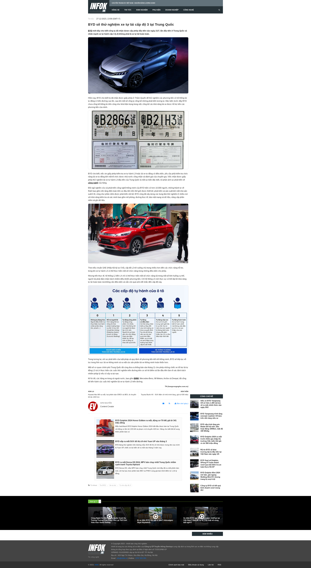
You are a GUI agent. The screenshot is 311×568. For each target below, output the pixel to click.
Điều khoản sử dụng (196, 565)
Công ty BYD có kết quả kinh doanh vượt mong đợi (210, 488)
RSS (219, 565)
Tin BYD (103, 485)
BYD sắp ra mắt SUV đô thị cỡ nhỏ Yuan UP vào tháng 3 (141, 441)
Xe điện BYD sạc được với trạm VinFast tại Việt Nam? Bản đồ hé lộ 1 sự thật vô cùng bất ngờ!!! (201, 520)
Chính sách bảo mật (176, 565)
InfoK (97, 565)
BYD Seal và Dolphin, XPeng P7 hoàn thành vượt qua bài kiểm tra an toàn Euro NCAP (210, 463)
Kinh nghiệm (142, 10)
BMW (136, 378)
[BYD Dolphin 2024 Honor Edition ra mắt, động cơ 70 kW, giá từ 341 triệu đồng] (105, 428)
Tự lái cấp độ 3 (125, 485)
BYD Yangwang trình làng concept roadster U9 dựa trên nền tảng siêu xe (211, 416)
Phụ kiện (156, 10)
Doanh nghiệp (171, 10)
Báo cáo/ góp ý (182, 403)
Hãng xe (115, 10)
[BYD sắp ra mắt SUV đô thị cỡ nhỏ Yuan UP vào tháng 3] (105, 449)
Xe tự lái (112, 485)
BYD (90, 31)
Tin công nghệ (93, 557)
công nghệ (93, 183)
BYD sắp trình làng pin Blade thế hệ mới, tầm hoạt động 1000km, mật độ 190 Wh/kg (211, 427)
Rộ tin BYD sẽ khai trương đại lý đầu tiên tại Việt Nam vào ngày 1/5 (210, 452)
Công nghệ (188, 10)
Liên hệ (211, 565)
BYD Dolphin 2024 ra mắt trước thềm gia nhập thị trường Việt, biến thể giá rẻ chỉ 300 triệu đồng (211, 440)
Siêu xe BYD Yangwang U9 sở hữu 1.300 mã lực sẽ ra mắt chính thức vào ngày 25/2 (210, 404)
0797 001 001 (141, 558)
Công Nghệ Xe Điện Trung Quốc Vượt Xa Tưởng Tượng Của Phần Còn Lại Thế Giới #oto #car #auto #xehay (109, 520)
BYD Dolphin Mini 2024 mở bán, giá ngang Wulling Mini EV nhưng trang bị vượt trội (210, 476)
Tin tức (127, 10)
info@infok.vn (122, 558)
